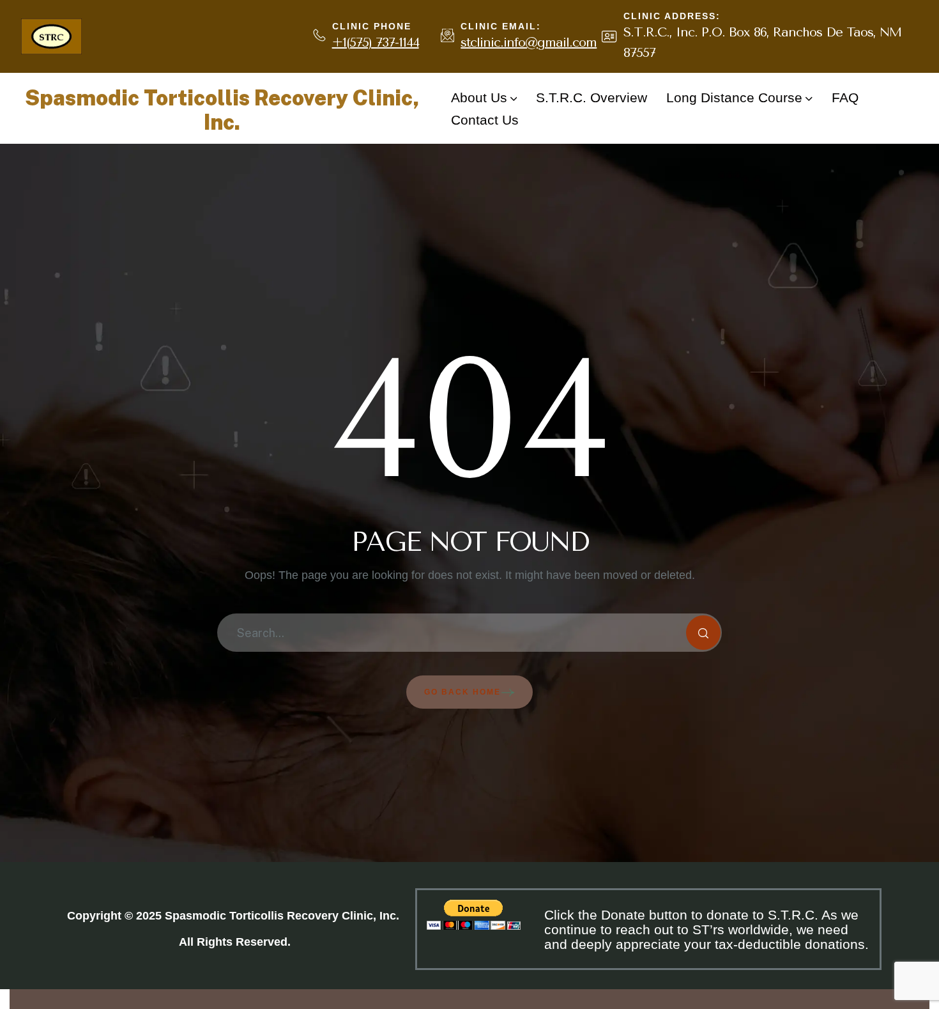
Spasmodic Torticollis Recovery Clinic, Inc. (222, 110)
